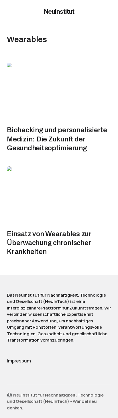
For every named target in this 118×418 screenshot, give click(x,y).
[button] (9, 11)
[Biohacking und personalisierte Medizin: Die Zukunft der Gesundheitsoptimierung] (59, 92)
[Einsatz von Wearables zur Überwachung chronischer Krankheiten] (59, 195)
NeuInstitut (59, 11)
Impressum (19, 361)
